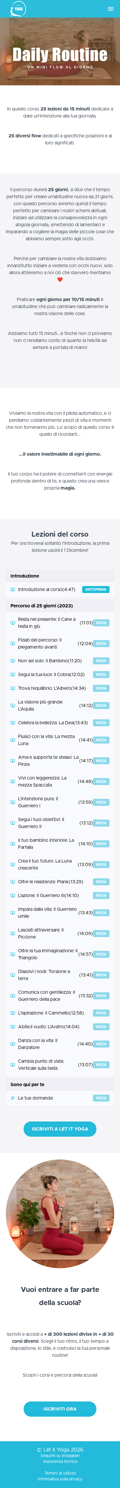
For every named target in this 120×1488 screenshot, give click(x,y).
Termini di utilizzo (60, 1473)
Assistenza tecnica (60, 1462)
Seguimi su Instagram (60, 1456)
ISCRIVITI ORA (60, 1409)
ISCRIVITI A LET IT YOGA (60, 1129)
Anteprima (95, 589)
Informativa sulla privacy (60, 1479)
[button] (110, 8)
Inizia (101, 623)
